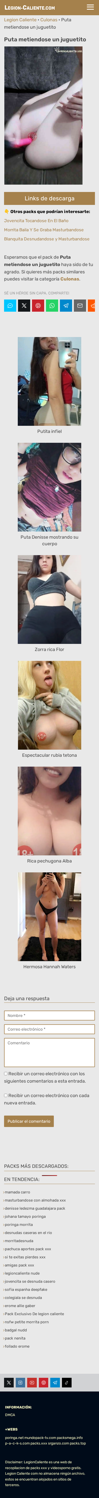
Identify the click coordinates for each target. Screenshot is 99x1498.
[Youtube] (32, 1382)
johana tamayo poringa (25, 1216)
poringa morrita (19, 1224)
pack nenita (15, 1338)
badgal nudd (16, 1330)
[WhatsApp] (52, 305)
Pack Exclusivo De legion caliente (34, 1314)
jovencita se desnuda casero (30, 1281)
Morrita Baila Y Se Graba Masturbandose (44, 229)
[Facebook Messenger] (10, 305)
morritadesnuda (19, 1241)
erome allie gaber (20, 1305)
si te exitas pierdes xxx (25, 1257)
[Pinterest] (38, 305)
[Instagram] (20, 1382)
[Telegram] (66, 305)
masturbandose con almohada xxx (35, 1200)
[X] (24, 305)
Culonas (48, 20)
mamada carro (17, 1192)
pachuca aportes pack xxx (28, 1249)
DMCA (10, 1415)
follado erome (17, 1346)
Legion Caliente (20, 20)
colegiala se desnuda (23, 1297)
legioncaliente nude (22, 1273)
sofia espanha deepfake (26, 1289)
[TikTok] (67, 1382)
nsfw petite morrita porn (27, 1322)
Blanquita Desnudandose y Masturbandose (47, 238)
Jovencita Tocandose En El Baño (36, 220)
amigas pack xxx (19, 1265)
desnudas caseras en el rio (28, 1232)
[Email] (80, 305)
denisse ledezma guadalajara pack (35, 1208)
